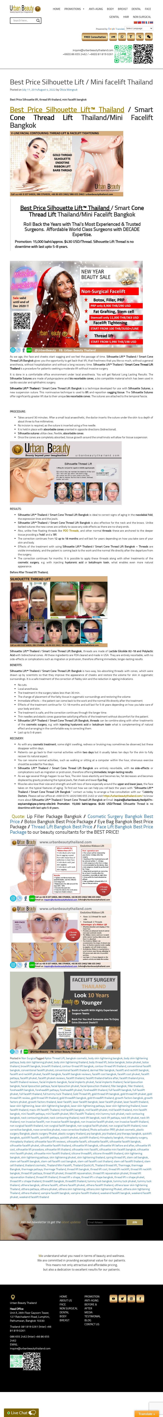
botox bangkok (116, 1062)
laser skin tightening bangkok (52, 1106)
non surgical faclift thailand (124, 1125)
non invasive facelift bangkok (63, 1121)
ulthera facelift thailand (99, 1185)
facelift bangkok (51, 1074)
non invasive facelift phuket (97, 1121)
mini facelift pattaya (33, 1114)
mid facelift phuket (96, 1110)
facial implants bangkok (53, 1082)
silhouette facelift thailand (55, 1145)
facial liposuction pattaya (35, 1086)
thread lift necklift (119, 1169)
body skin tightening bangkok (105, 1058)
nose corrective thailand (75, 1129)
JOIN (135, 1222)
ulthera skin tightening (71, 1189)
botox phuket (133, 1062)
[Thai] (151, 22)
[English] (143, 22)
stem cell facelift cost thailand (95, 1161)
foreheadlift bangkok (22, 1090)
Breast (123, 9)
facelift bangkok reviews (76, 1074)
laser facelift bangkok (85, 1102)
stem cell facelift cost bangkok (58, 1161)
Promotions (72, 9)
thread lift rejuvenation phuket (110, 1173)
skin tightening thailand (91, 1157)
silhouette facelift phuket (24, 1145)
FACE (63, 1304)
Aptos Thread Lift (55, 1058)
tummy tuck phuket (124, 1181)
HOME (63, 1296)
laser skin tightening (22, 1106)
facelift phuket (28, 1078)
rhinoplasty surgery (136, 1137)
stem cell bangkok (137, 1157)
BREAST (64, 1320)
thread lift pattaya (31, 1173)
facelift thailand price (131, 1078)
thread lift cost (98, 1169)
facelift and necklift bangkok (132, 1070)
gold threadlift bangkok (72, 1098)
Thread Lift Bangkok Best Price (61, 826)
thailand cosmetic (35, 1165)
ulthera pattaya (30, 1189)
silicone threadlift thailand (108, 1153)
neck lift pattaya (110, 1117)
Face (148, 9)
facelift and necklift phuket (25, 1074)
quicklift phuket (69, 1137)
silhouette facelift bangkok (125, 1141)
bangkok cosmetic (76, 1058)
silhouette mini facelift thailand (52, 1153)
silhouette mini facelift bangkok (117, 1149)
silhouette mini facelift (85, 1149)
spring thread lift (116, 1157)
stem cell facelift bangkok (25, 1161)
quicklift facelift (30, 1137)
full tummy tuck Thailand (57, 1094)
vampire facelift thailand (85, 1193)
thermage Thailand (55, 1169)
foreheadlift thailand (95, 1090)
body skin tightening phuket (36, 1062)
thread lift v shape (69, 1177)
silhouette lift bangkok (85, 1145)
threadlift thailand (75, 1181)
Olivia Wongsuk (69, 89)
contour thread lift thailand (110, 1066)
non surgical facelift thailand (26, 1125)
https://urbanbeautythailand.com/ (123, 796)
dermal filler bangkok (102, 1070)
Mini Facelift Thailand (82, 1114)
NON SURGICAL (69, 1308)
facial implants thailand (108, 1082)
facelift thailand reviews (24, 1082)
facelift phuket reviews (51, 1078)
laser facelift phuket (110, 1102)
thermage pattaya (32, 1169)
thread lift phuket (53, 1173)
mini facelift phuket (57, 1114)
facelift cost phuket (128, 1074)
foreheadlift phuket (71, 1090)
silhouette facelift (98, 1141)
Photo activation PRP (102, 1129)
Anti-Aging (96, 9)
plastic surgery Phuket (44, 1133)
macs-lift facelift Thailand (44, 1110)
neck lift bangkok (90, 1117)
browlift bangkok (30, 1066)
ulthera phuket (48, 1189)
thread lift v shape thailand (25, 1181)
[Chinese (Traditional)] (139, 22)
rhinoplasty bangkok (111, 1137)
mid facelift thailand (120, 1110)
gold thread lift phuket (133, 1094)
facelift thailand (75, 1078)
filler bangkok (119, 1086)
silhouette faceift (77, 1141)
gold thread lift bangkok (105, 1094)
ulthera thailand (30, 1193)
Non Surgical (142, 17)
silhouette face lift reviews (50, 1141)
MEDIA (88, 1312)
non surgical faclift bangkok (60, 1125)
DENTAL (64, 1312)
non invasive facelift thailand (131, 1121)
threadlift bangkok (53, 1181)
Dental (136, 9)
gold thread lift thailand (44, 1098)
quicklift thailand (88, 1137)
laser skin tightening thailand (123, 1106)
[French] (147, 22)
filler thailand (135, 1086)
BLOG (87, 1320)
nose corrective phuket (46, 1129)
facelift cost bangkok (104, 1074)
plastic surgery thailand (71, 1133)
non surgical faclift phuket (92, 1125)
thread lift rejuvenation (78, 1173)
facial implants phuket (81, 1082)
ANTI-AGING (91, 1300)
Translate (120, 29)
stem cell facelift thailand (128, 1161)
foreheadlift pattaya (47, 1090)
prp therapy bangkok (129, 1133)
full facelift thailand (30, 1094)
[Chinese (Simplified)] (135, 22)
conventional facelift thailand (72, 1070)
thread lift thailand (47, 1177)
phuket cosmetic (125, 1129)
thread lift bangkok (78, 1169)
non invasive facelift (32, 1121)
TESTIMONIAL (92, 1316)
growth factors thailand (42, 1102)
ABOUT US (66, 1300)
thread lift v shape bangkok (97, 1177)
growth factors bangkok (129, 1098)
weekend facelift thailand (34, 1197)
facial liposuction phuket (65, 1086)
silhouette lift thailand (58, 1149)
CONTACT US (91, 1324)
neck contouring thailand (64, 1117)
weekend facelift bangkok (115, 1193)
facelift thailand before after (102, 1078)
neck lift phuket (130, 1117)
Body (110, 9)
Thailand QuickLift (83, 1165)
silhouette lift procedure (30, 1149)
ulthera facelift (49, 1185)
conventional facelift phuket (37, 1070)
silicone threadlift (81, 1153)
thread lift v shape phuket (129, 1177)
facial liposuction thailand (95, 1086)
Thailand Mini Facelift (59, 1165)
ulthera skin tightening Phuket (104, 1189)
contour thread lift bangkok (78, 1066)
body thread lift (98, 1062)
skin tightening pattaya (34, 1157)
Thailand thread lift (106, 1165)
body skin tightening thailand (71, 1062)
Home (56, 9)
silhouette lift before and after (116, 1145)
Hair (126, 17)
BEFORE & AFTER (90, 1306)
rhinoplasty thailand (21, 1141)
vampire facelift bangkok (55, 1193)
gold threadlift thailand (100, 1098)
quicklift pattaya (49, 1137)
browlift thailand (51, 1066)
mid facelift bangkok (72, 1110)
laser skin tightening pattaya (88, 1106)
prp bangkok (94, 1133)
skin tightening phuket (62, 1157)
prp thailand (109, 1133)
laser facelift (64, 1102)
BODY (63, 1316)
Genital (114, 17)
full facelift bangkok (120, 1090)
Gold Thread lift (82, 1094)
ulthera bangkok (30, 1185)
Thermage (124, 1165)
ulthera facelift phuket (72, 1185)
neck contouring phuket (35, 1117)
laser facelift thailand (135, 1102)
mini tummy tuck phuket (110, 1114)
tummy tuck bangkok (99, 1181)
